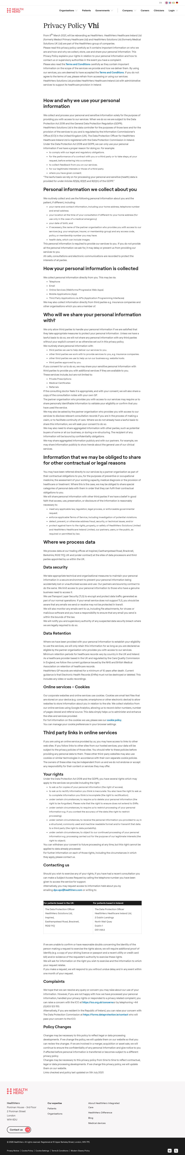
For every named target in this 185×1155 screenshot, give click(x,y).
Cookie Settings (42, 1151)
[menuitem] (43, 1151)
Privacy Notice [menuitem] (13, 1151)
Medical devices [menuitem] (97, 1123)
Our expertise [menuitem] (55, 1103)
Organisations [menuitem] (55, 1113)
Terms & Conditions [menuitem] (60, 1151)
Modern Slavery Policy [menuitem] (80, 1151)
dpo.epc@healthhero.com (67, 889)
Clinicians (159, 10)
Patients (86, 10)
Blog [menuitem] (90, 1117)
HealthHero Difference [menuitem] (100, 1112)
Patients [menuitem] (52, 1108)
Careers (145, 10)
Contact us (16, 1129)
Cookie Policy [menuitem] (27, 1151)
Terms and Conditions (78, 64)
